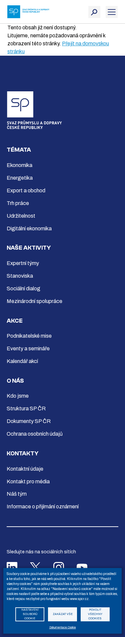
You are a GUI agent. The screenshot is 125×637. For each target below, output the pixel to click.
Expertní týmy (23, 263)
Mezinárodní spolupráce (34, 301)
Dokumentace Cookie (62, 627)
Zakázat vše (63, 614)
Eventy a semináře (28, 348)
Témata (19, 149)
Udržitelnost (21, 216)
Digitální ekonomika (29, 228)
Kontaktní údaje (25, 469)
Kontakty (22, 453)
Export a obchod (26, 190)
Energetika (20, 178)
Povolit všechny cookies (95, 614)
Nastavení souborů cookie (30, 614)
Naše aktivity (29, 247)
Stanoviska (20, 276)
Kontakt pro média (28, 481)
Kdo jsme (18, 396)
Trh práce (18, 203)
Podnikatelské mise (29, 336)
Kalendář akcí (22, 361)
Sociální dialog (23, 288)
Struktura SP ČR (26, 408)
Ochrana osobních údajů (35, 434)
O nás (15, 380)
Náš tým (17, 494)
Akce (15, 320)
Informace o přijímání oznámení (43, 506)
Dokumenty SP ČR (29, 421)
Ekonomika (19, 165)
